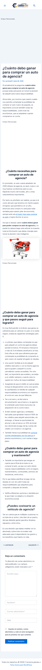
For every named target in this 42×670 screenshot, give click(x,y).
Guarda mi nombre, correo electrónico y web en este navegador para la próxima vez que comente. (19, 632)
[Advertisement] (21, 41)
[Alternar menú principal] (4, 5)
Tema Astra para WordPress (21, 665)
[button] (34, 5)
